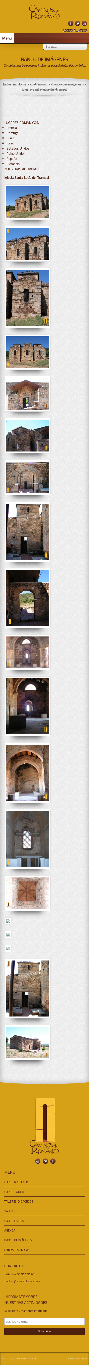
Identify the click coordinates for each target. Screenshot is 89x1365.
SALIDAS (9, 1211)
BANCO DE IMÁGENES (18, 1240)
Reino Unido (15, 153)
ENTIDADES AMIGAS (17, 1249)
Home (21, 84)
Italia (10, 143)
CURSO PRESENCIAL (17, 1182)
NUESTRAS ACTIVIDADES (23, 168)
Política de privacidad (27, 1358)
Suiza (10, 138)
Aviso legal (7, 1358)
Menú (7, 38)
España (11, 158)
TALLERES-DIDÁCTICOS (18, 1201)
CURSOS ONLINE (14, 1191)
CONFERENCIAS (14, 1220)
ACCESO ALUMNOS (75, 30)
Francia (11, 127)
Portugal (12, 132)
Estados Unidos (18, 148)
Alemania (13, 163)
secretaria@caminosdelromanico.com (22, 1281)
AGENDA (9, 1230)
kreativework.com (77, 1358)
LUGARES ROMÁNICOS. (21, 122)
